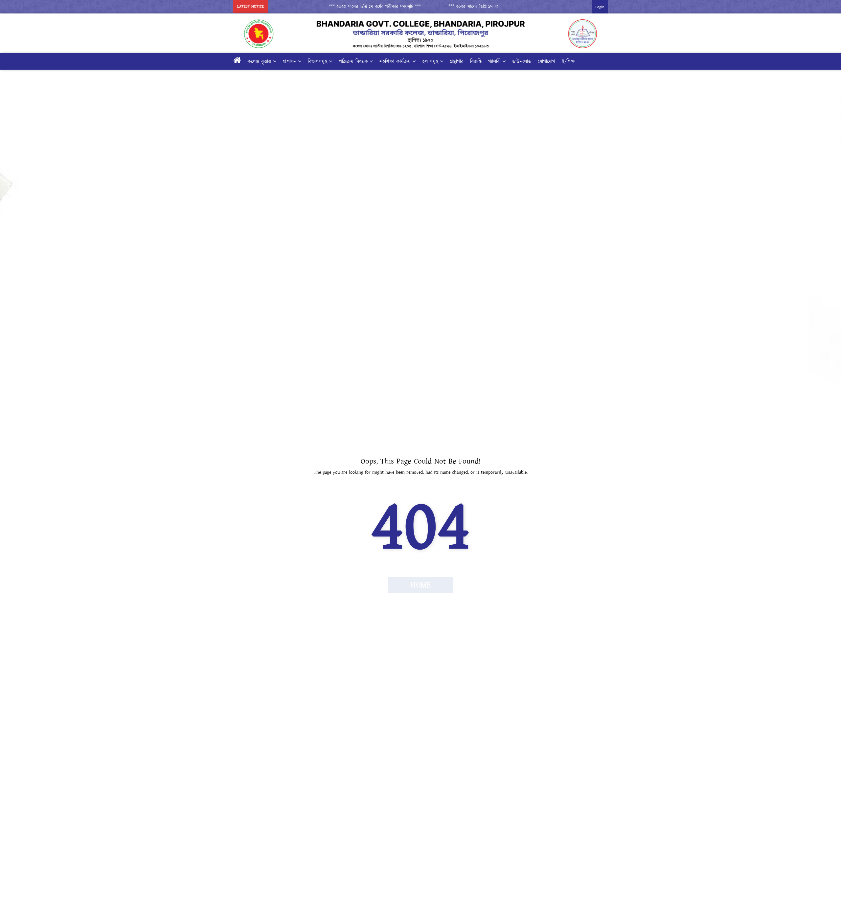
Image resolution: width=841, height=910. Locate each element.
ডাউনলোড (521, 61)
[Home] (237, 61)
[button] (359, 6)
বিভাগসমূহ (317, 61)
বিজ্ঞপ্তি (476, 61)
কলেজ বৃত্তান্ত (259, 61)
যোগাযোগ (546, 61)
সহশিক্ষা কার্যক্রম (395, 61)
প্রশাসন (289, 61)
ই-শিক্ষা (569, 61)
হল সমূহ (430, 61)
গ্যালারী (494, 61)
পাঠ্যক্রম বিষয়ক (353, 61)
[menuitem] (407, 61)
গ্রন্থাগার (457, 61)
